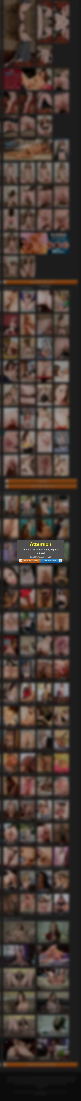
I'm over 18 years (31, 561)
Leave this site (50, 561)
